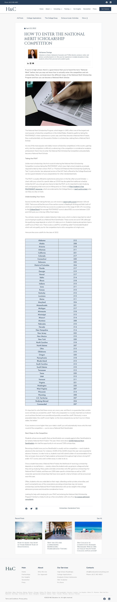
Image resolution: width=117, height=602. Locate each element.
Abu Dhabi (8, 592)
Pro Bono (60, 582)
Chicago (36, 592)
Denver (49, 592)
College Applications (34, 18)
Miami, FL (90, 592)
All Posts (20, 18)
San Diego (15, 594)
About (48, 9)
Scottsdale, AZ (23, 594)
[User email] (33, 63)
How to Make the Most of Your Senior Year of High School (27, 545)
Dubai (54, 592)
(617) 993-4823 (97, 574)
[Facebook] (106, 2)
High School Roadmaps (65, 572)
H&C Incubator (62, 580)
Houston (69, 592)
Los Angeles (82, 592)
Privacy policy (23, 599)
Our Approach (42, 574)
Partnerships (26, 574)
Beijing (25, 592)
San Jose (71, 594)
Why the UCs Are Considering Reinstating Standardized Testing (57, 546)
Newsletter (87, 9)
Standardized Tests (74, 508)
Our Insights (77, 9)
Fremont (77, 594)
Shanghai (36, 594)
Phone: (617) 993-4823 (11, 2)
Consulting (57, 9)
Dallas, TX (43, 592)
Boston (30, 592)
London (75, 592)
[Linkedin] (110, 2)
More (84, 18)
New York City (104, 592)
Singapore (43, 594)
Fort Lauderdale (61, 592)
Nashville (8, 594)
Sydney (49, 594)
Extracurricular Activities (69, 18)
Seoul (30, 594)
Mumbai (96, 592)
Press (95, 9)
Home (41, 9)
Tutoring (66, 9)
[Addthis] (30, 63)
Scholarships (63, 508)
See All (99, 518)
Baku (14, 592)
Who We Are (42, 572)
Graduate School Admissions (67, 577)
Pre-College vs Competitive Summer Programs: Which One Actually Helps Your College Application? (87, 547)
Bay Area (19, 592)
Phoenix (65, 594)
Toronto (59, 594)
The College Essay (51, 18)
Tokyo (54, 594)
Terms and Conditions (11, 599)
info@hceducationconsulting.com (97, 572)
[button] (58, 105)
